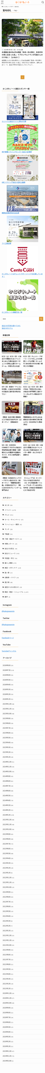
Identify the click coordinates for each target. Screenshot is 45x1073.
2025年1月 (8, 757)
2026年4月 (8, 684)
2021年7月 (8, 959)
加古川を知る (11, 548)
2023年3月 (8, 863)
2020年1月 (8, 1046)
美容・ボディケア (13, 568)
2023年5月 (8, 853)
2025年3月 (8, 747)
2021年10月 (8, 945)
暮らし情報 (10, 563)
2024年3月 (8, 805)
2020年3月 (8, 1036)
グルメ (9, 515)
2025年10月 (8, 713)
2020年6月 (8, 1022)
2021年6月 (8, 964)
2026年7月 (8, 670)
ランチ (8, 529)
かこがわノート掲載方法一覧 (12, 312)
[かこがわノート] (22, 2)
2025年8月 (8, 723)
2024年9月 (8, 776)
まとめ (8, 505)
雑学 (7, 597)
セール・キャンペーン (14, 519)
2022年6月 (8, 906)
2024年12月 (8, 762)
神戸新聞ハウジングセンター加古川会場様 (17, 152)
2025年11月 (8, 708)
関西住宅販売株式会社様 (10, 213)
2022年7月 (8, 901)
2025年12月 (8, 704)
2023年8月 (8, 839)
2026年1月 (8, 699)
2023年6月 (8, 848)
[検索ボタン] (42, 2)
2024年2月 (8, 810)
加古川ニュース (12, 553)
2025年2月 (8, 752)
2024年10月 (8, 771)
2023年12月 (8, 819)
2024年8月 (8, 781)
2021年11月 (8, 940)
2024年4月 (8, 800)
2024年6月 (8, 790)
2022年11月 (8, 882)
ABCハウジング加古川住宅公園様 (13, 182)
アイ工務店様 (6, 243)
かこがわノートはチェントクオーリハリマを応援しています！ (22, 275)
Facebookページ (8, 638)
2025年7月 (8, 728)
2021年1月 (8, 988)
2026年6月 (8, 675)
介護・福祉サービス (13, 539)
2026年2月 (8, 694)
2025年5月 (8, 737)
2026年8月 (8, 665)
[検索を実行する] (41, 319)
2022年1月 (8, 930)
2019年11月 (8, 1056)
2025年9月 (8, 718)
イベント (10, 510)
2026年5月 (8, 680)
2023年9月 (8, 834)
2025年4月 (8, 742)
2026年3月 (8, 689)
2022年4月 (8, 916)
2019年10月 (8, 1061)
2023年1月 (7, 872)
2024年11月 (8, 766)
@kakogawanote (8, 611)
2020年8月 (8, 1012)
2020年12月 (8, 993)
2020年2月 (8, 1041)
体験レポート (11, 543)
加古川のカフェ (7, 328)
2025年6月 (8, 733)
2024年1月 (8, 815)
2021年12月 (8, 935)
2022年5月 (8, 911)
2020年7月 (8, 1017)
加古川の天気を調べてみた (11, 325)
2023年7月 (8, 844)
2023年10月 (8, 829)
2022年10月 (8, 887)
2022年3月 (7, 921)
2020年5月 (8, 1027)
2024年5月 (8, 795)
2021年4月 (8, 974)
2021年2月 (8, 983)
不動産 (8, 534)
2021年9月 (8, 950)
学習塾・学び (11, 558)
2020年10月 (8, 1003)
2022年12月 (8, 877)
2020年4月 (8, 1032)
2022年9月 (8, 892)
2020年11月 (8, 998)
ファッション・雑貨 (13, 524)
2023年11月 (8, 824)
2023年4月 (8, 858)
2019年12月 (8, 1051)
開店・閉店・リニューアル (16, 592)
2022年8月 (8, 897)
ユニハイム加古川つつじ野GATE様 (14, 121)
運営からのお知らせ (13, 587)
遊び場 (8, 582)
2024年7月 (8, 786)
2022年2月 (7, 926)
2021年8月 (8, 954)
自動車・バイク (12, 577)
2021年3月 (8, 979)
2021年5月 (8, 969)
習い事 (8, 572)
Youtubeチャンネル (9, 651)
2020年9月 (8, 1007)
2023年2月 (8, 868)
